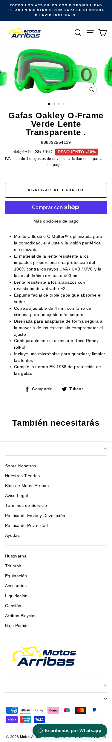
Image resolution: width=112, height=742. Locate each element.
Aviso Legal (16, 495)
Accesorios (16, 586)
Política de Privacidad (26, 525)
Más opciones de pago (56, 221)
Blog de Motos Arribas (27, 485)
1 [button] (49, 104)
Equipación (16, 576)
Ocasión (13, 606)
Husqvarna (16, 556)
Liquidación (16, 596)
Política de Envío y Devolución (35, 515)
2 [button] (54, 104)
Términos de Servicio (26, 505)
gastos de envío (48, 159)
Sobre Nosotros (20, 466)
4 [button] (64, 104)
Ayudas (12, 535)
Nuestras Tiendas (22, 476)
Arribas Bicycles (20, 615)
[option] (56, 10)
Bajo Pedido (17, 625)
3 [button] (59, 104)
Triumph (13, 566)
